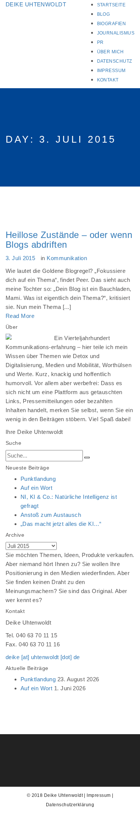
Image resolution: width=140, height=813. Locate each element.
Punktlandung (38, 479)
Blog (103, 14)
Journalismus (115, 33)
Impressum (111, 70)
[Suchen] (87, 457)
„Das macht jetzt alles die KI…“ (61, 524)
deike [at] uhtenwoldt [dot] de (43, 657)
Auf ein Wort (36, 488)
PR (100, 42)
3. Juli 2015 (20, 258)
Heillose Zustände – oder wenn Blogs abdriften (69, 240)
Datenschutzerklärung (70, 804)
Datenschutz (114, 61)
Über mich (110, 51)
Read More (20, 316)
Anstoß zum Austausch (51, 515)
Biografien (111, 23)
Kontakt (108, 80)
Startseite (111, 5)
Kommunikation (67, 258)
